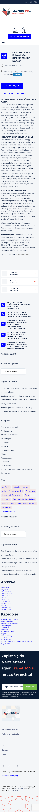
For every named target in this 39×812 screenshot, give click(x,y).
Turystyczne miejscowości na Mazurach (16, 469)
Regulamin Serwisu (10, 729)
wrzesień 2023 (6, 596)
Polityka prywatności (10, 734)
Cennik (4, 755)
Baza (27, 495)
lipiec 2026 (5, 588)
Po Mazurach (6, 466)
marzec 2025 (6, 592)
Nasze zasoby (6, 458)
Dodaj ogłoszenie (21, 36)
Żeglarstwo (5, 473)
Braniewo (6, 499)
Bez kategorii (6, 439)
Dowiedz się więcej (10, 776)
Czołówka (5, 443)
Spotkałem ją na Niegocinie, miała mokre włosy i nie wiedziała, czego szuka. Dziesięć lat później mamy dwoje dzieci (19, 400)
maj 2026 (4, 590)
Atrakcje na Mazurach (9, 435)
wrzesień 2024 (6, 594)
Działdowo (6, 507)
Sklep (15, 32)
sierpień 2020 (6, 603)
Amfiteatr (6, 487)
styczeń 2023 (6, 602)
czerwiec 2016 (6, 607)
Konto (23, 32)
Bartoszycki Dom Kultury (12, 495)
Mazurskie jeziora (7, 450)
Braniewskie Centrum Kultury (24, 499)
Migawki (4, 454)
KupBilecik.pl (23, 254)
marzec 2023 (6, 600)
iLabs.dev (19, 789)
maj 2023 (4, 598)
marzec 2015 (6, 609)
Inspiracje (4, 446)
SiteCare (14, 791)
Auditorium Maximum (21, 487)
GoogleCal (21, 93)
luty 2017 (4, 605)
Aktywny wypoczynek (9, 427)
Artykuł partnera (7, 431)
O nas (4, 745)
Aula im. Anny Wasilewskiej (12, 491)
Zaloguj (17, 75)
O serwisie (5, 462)
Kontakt (5, 750)
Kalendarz (9, 93)
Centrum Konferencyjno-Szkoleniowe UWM (19, 503)
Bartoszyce (30, 491)
